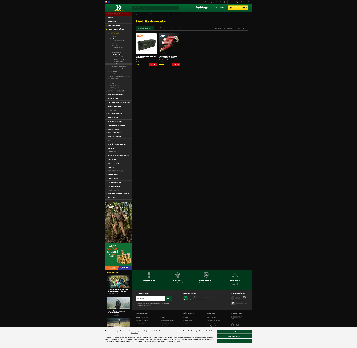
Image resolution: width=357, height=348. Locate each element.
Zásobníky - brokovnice (120, 64)
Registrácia (249, 2)
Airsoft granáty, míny (117, 47)
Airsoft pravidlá (211, 326)
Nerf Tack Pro (113, 36)
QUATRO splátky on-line (166, 326)
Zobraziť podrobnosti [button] (234, 341)
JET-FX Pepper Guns (115, 88)
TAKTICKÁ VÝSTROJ (113, 175)
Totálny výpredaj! (114, 14)
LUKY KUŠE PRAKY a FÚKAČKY (116, 125)
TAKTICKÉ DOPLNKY (113, 178)
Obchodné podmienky (142, 317)
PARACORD (111, 148)
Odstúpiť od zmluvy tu (142, 320)
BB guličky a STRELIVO (116, 74)
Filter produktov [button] (145, 28)
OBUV (109, 140)
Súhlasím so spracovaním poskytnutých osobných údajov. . (153, 304)
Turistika (116, 293)
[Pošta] (244, 297)
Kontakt (185, 317)
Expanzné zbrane (114, 78)
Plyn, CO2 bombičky (117, 50)
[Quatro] (236, 317)
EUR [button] (230, 2)
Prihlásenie (241, 2)
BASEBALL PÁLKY (113, 98)
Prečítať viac (134, 333)
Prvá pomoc (112, 152)
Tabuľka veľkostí (211, 323)
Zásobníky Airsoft (116, 54)
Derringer (112, 83)
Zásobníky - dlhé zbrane (120, 59)
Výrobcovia (112, 197)
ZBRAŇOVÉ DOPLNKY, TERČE (116, 91)
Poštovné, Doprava (165, 323)
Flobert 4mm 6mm (115, 81)
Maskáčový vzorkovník (213, 320)
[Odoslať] (168, 298)
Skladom (180, 28)
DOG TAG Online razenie (115, 114)
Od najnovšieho (228, 28)
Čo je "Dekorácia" (212, 317)
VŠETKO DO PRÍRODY (114, 25)
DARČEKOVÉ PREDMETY (115, 106)
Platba (137, 326)
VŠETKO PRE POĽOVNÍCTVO (116, 29)
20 (244, 28)
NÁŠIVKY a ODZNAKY (114, 129)
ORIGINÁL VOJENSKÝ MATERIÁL (117, 144)
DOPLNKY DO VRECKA (114, 117)
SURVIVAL (111, 167)
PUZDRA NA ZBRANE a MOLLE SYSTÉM (119, 156)
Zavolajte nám (202, 7)
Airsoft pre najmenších (118, 40)
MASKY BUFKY (112, 21)
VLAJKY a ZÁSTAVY (113, 190)
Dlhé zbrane (115, 45)
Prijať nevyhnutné (234, 336)
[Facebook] (233, 324)
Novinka (170, 28)
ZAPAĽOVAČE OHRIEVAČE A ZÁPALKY (118, 194)
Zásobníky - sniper (118, 61)
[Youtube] (238, 324)
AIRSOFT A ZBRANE (113, 33)
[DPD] (236, 297)
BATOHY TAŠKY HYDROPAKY (116, 95)
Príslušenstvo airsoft (117, 69)
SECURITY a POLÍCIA (113, 163)
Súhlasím (234, 331)
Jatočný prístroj (114, 85)
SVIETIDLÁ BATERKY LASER (115, 171)
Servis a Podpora (140, 323)
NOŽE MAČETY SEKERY (114, 133)
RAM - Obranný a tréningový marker (119, 76)
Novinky (110, 18)
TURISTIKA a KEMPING (114, 182)
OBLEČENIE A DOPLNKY (115, 136)
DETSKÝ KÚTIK (112, 110)
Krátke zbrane (115, 43)
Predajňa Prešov (187, 320)
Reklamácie (163, 317)
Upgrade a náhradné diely (119, 66)
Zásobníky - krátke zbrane (121, 57)
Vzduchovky (113, 71)
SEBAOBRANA (112, 159)
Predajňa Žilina (187, 323)
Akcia (159, 28)
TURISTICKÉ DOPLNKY (114, 186)
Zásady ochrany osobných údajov (147, 305)
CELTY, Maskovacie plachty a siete (119, 102)
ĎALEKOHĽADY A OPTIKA (115, 121)
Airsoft (112, 38)
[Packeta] (239, 303)
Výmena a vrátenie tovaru (166, 320)
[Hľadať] (135, 7)
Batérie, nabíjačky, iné (117, 52)
